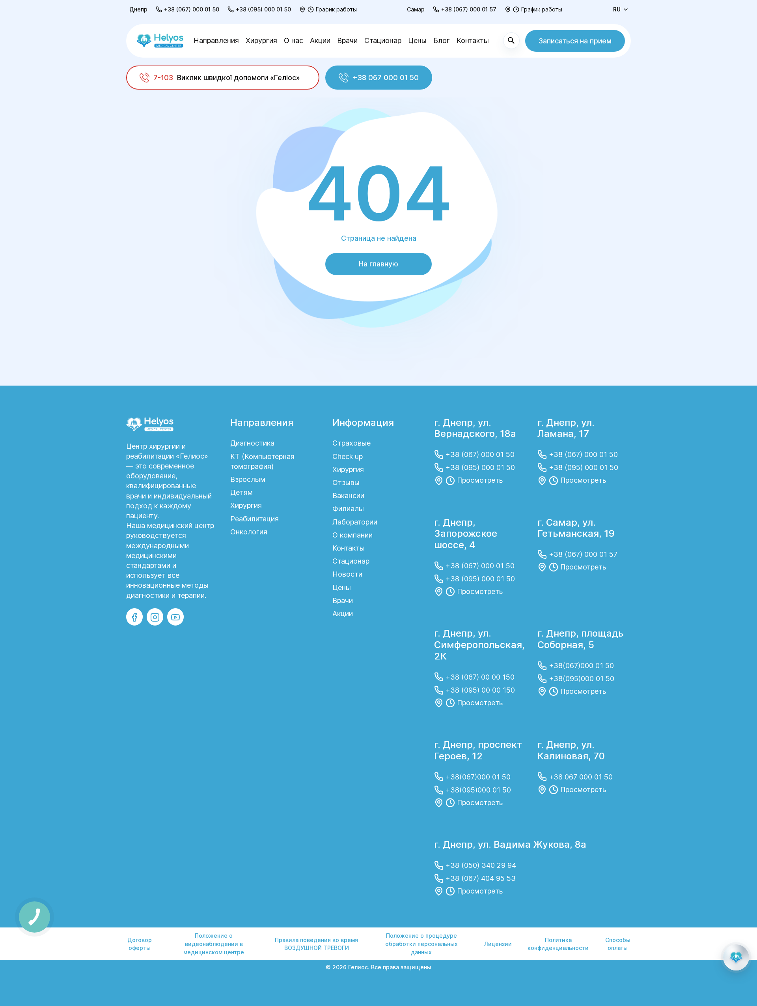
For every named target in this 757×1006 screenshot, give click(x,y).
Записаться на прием (575, 41)
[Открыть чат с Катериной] (736, 957)
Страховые (351, 443)
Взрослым (247, 479)
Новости (347, 574)
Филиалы (348, 508)
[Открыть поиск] (511, 40)
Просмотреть (480, 480)
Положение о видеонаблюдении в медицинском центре (213, 943)
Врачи (347, 40)
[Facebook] (134, 617)
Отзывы (346, 482)
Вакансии (348, 495)
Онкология (248, 532)
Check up (347, 456)
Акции (320, 40)
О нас (293, 40)
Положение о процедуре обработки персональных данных (421, 943)
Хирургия (261, 40)
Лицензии (498, 943)
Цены (417, 40)
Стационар (382, 40)
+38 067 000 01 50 (385, 77)
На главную (378, 264)
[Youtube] (175, 617)
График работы (336, 9)
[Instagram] (155, 617)
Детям (241, 492)
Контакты (473, 40)
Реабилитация (254, 519)
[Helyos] (159, 41)
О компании (352, 535)
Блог (441, 40)
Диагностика (252, 443)
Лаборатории (354, 522)
